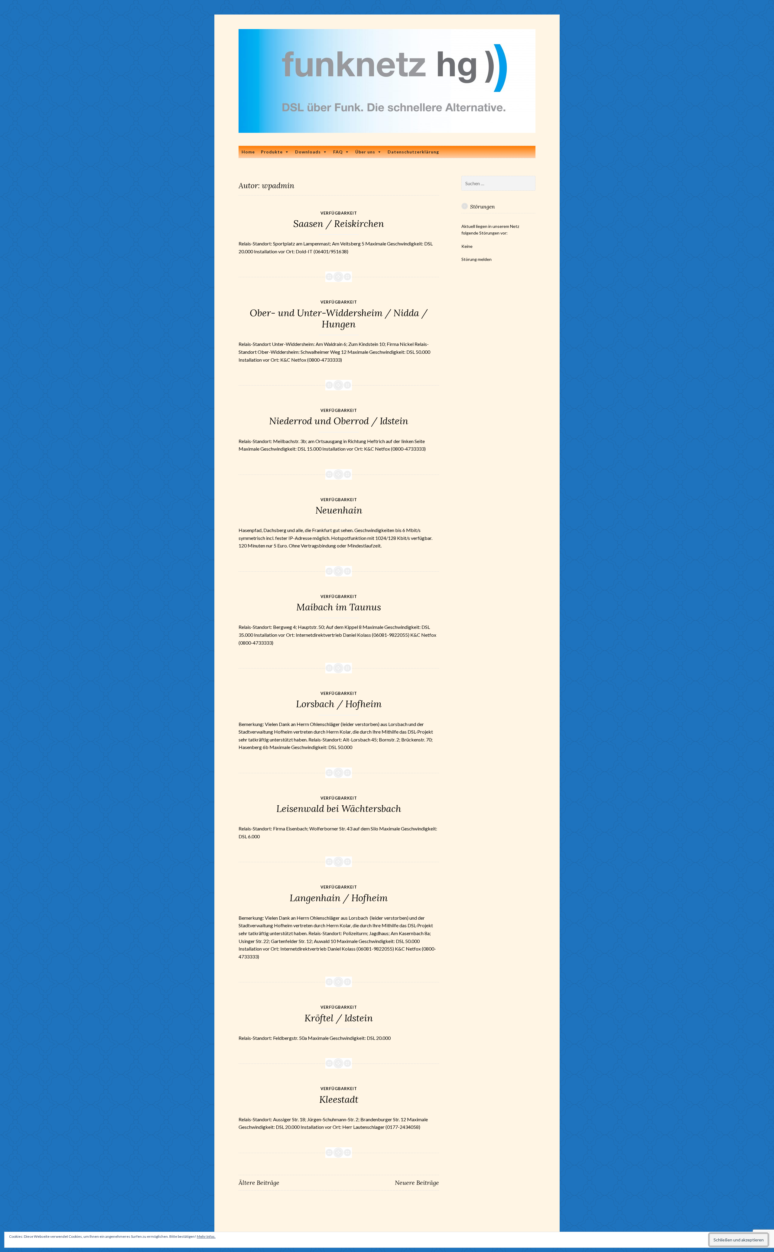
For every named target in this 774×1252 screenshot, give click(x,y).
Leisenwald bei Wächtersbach (338, 809)
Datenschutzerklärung (413, 151)
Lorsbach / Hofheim (339, 704)
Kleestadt (338, 1099)
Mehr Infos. (206, 1236)
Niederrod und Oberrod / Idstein (338, 421)
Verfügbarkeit (338, 213)
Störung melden (476, 259)
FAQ (338, 151)
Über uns (365, 151)
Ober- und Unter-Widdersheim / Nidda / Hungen (339, 318)
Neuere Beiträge (417, 1182)
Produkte (272, 151)
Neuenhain (338, 510)
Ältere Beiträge (259, 1182)
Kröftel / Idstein (338, 1018)
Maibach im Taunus (338, 607)
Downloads (308, 151)
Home (248, 151)
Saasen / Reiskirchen (338, 224)
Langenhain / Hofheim (339, 898)
